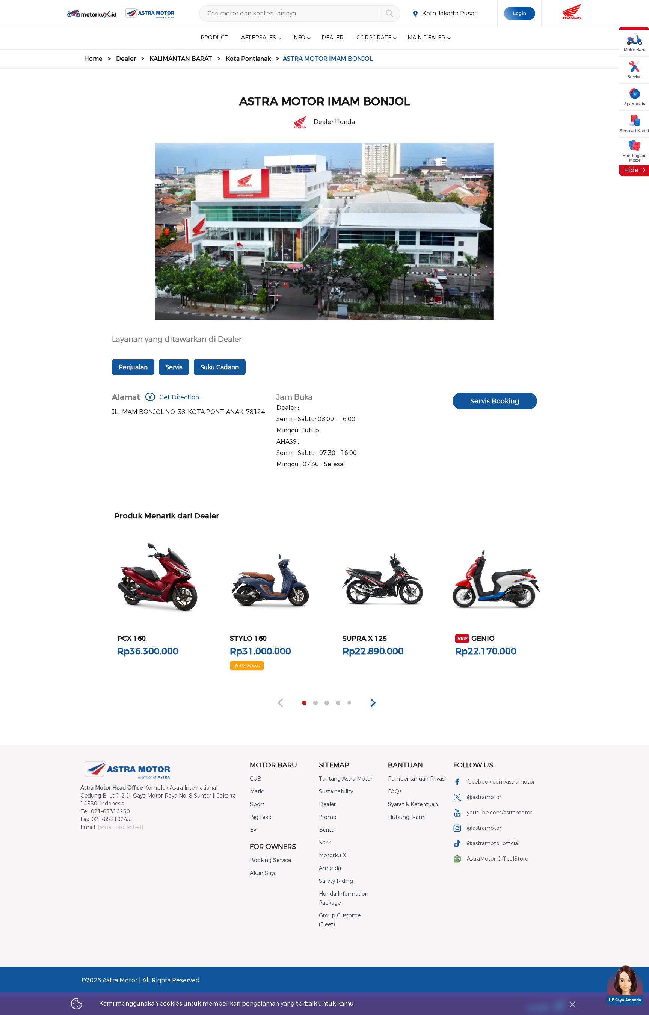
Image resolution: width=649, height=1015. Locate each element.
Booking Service (270, 860)
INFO (298, 38)
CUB (255, 778)
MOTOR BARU (273, 765)
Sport (257, 804)
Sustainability (336, 791)
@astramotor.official (493, 843)
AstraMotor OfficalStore (497, 858)
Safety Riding (336, 881)
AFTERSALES (258, 38)
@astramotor (484, 797)
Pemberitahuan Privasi (416, 778)
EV (253, 830)
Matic (257, 791)
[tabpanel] (157, 600)
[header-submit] (389, 13)
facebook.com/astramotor (501, 781)
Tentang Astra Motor (346, 778)
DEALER (332, 38)
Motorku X (332, 855)
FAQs (394, 791)
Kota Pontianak (248, 59)
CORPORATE (373, 38)
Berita (326, 830)
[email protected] (120, 827)
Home (93, 59)
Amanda (330, 868)
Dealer (126, 59)
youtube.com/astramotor (499, 812)
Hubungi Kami (407, 817)
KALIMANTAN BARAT (180, 59)
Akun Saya (263, 873)
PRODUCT (214, 38)
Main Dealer (426, 38)
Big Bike (260, 817)
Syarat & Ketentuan (413, 804)
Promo (328, 817)
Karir (325, 842)
